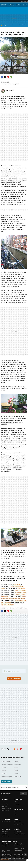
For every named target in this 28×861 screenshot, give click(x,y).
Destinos (4, 770)
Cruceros (4, 773)
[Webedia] (24, 1)
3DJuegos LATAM (18, 843)
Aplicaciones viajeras (7, 776)
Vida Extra (16, 804)
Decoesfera (4, 833)
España (11, 5)
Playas (16, 773)
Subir (22, 793)
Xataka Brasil (5, 846)
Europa (25, 5)
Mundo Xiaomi (5, 810)
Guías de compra (6, 761)
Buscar (26, 787)
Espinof (16, 814)
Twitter (5, 77)
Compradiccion (5, 836)
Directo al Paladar (6, 821)
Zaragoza (5, 25)
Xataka (3, 801)
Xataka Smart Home (6, 808)
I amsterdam (21, 588)
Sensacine (16, 811)
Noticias (18, 5)
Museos (16, 761)
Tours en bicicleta (20, 590)
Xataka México (5, 843)
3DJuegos (16, 801)
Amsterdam (16, 584)
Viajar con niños (18, 776)
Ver (15, 678)
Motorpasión (17, 821)
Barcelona (12, 25)
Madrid (18, 25)
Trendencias (5, 831)
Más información (5, 859)
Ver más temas (6, 781)
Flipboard (8, 77)
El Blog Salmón (18, 831)
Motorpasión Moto (18, 824)
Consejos (4, 5)
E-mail (11, 77)
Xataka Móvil (5, 804)
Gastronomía (17, 764)
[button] (10, 90)
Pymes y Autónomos (19, 833)
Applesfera (4, 806)
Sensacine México (18, 846)
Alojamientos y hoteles (7, 764)
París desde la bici (20, 592)
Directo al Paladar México (6, 851)
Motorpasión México (19, 850)
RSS (14, 748)
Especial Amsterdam (7, 605)
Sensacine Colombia (19, 848)
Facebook (2, 77)
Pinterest (17, 748)
